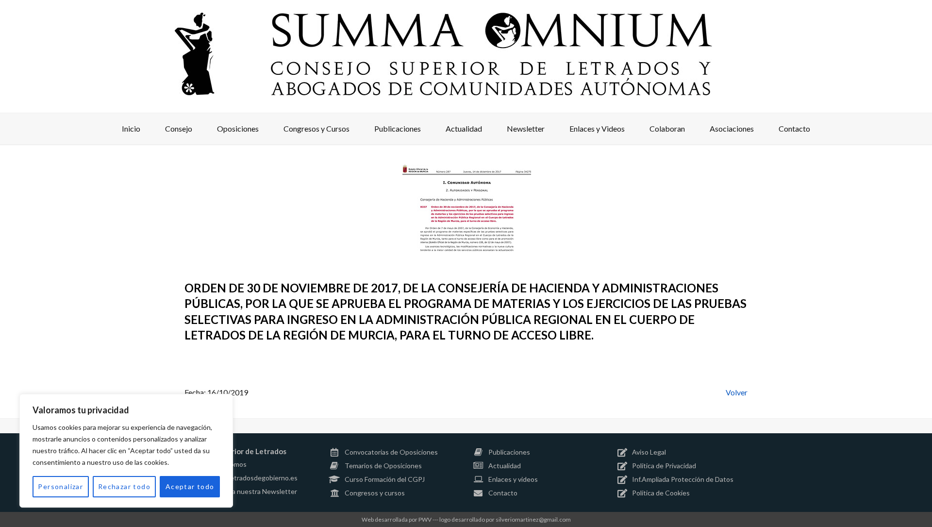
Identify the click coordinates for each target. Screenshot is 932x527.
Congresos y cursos (375, 493)
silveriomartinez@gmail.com (533, 519)
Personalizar (60, 486)
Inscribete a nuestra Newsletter (248, 491)
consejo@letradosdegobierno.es (248, 478)
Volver (737, 392)
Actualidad (504, 465)
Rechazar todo (124, 486)
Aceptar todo (190, 486)
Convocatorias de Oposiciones (391, 452)
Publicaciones (509, 452)
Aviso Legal (649, 452)
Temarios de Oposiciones (383, 465)
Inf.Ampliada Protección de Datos (682, 479)
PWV (425, 519)
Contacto (502, 493)
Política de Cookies (661, 493)
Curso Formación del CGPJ (385, 479)
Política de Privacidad (664, 465)
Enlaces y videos (513, 479)
